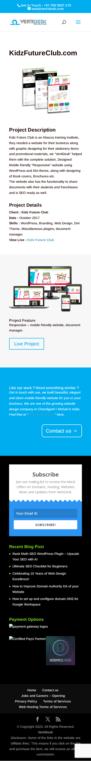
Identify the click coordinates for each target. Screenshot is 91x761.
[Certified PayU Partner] (27, 639)
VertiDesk (45, 732)
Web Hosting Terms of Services (43, 707)
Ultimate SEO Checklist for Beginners (39, 566)
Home (31, 690)
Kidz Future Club (40, 240)
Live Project (26, 343)
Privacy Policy (26, 701)
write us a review (41, 414)
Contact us (58, 431)
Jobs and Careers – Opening (43, 696)
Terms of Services (57, 701)
